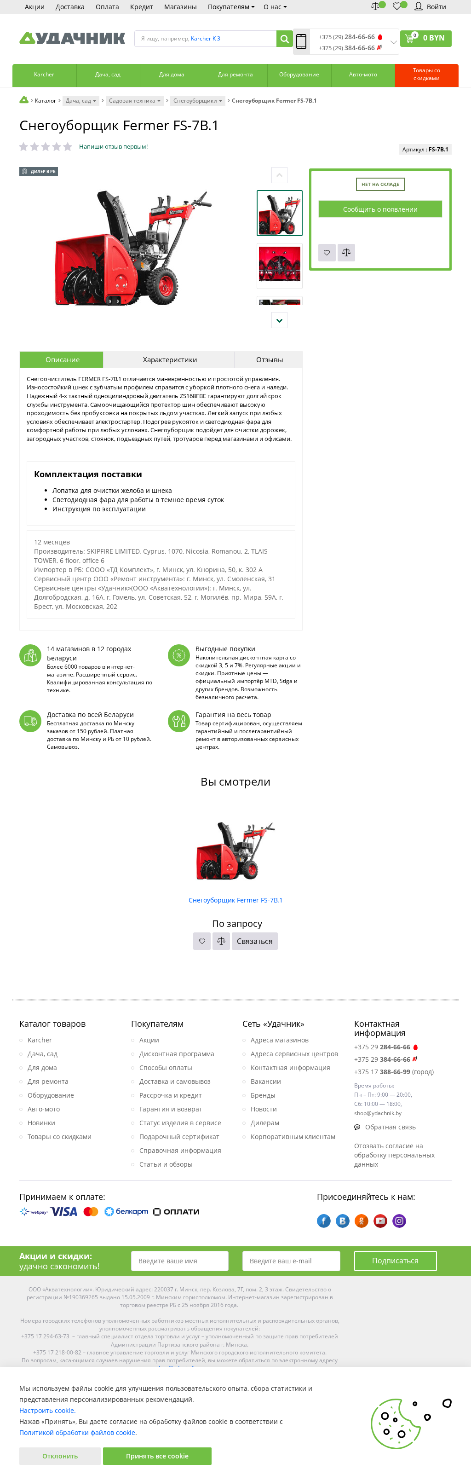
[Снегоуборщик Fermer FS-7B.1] (235, 847)
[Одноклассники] (361, 1221)
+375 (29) (347, 37)
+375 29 (382, 1046)
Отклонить (60, 1456)
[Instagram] (399, 1221)
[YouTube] (380, 1221)
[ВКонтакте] (343, 1221)
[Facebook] (324, 1221)
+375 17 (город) (394, 1071)
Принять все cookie (157, 1456)
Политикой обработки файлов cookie (77, 1432)
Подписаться (395, 1260)
